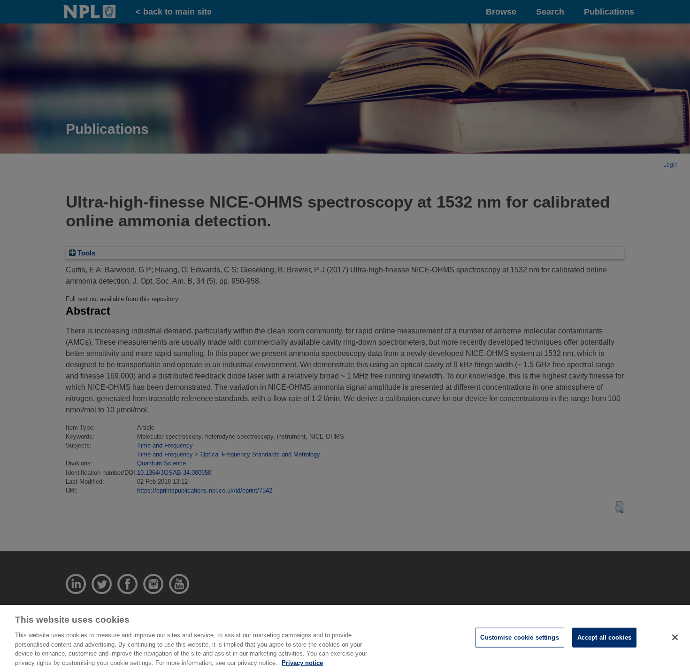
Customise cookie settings (519, 637)
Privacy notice (302, 662)
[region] (345, 638)
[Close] (675, 637)
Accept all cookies (604, 637)
